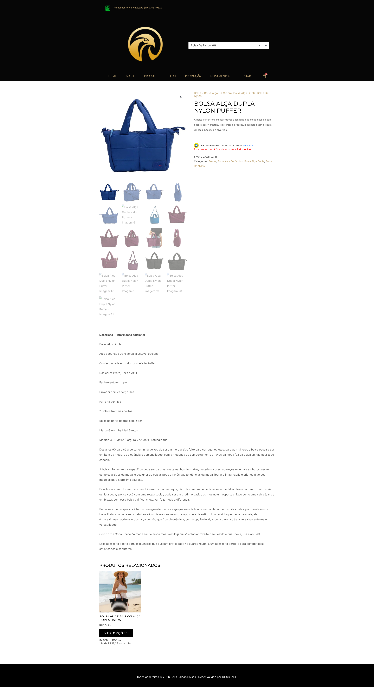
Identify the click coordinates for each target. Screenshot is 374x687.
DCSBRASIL (229, 677)
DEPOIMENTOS (220, 76)
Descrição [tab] (106, 335)
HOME (112, 76)
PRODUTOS (151, 76)
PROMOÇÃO (193, 76)
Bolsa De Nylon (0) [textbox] (225, 45)
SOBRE (130, 76)
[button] (181, 97)
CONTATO (245, 76)
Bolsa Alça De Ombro (218, 93)
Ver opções (116, 633)
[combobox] (228, 45)
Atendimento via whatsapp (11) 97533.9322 (138, 7)
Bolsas (198, 93)
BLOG (172, 76)
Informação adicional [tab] (131, 335)
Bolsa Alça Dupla (244, 93)
